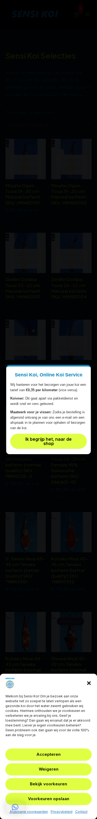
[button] (89, 683)
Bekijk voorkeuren (48, 783)
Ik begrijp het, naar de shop (48, 441)
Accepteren (48, 754)
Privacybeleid (61, 812)
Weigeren (48, 769)
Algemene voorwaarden (29, 812)
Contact (81, 812)
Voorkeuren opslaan (48, 798)
